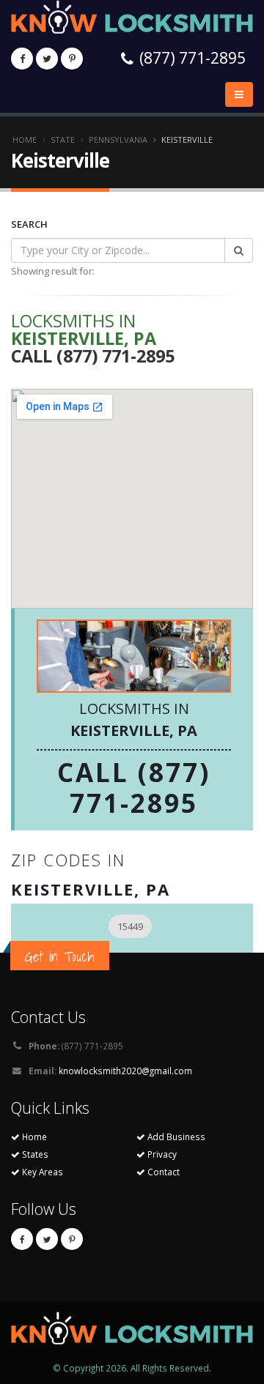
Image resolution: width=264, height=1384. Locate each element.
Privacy (161, 1154)
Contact (162, 1171)
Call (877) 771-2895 (93, 356)
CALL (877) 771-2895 (133, 787)
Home (24, 139)
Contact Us (48, 1016)
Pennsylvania (118, 139)
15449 (130, 926)
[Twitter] (47, 59)
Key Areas (41, 1171)
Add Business (175, 1136)
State (63, 139)
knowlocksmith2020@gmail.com (125, 1070)
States (34, 1154)
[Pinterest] (72, 59)
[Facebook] (22, 59)
